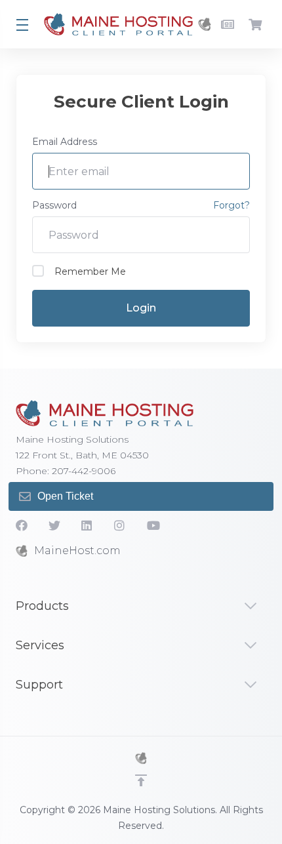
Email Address (64, 142)
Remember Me (90, 271)
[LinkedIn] (87, 525)
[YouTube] (152, 525)
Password (54, 205)
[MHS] (141, 758)
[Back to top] (141, 780)
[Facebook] (21, 525)
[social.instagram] (120, 525)
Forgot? (231, 205)
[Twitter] (54, 525)
